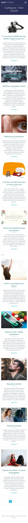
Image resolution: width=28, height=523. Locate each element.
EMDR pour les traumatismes (14, 137)
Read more (14, 60)
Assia (7, 2)
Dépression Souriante (14, 426)
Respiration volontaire (14, 384)
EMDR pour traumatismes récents (14, 86)
